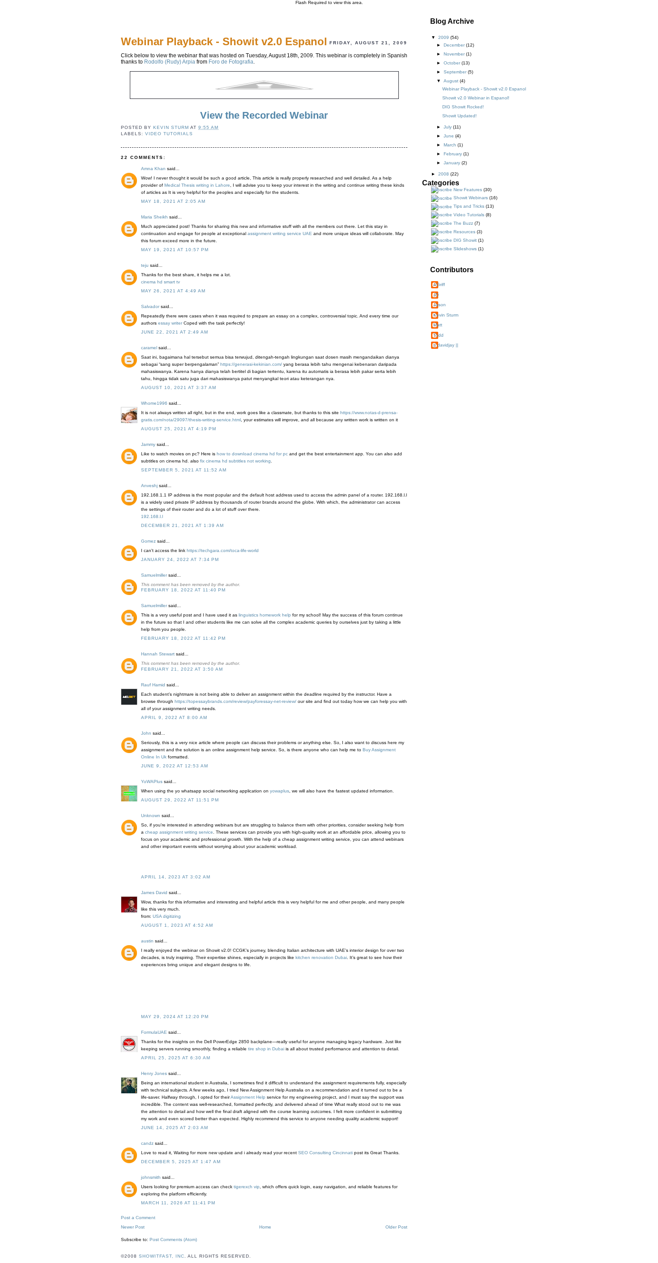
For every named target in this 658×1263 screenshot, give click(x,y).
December (455, 45)
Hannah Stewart (158, 653)
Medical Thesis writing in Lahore (197, 185)
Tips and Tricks (468, 206)
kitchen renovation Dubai (321, 957)
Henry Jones (154, 1073)
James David (154, 892)
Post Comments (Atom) (173, 1239)
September (456, 71)
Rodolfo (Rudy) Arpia (169, 62)
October (452, 62)
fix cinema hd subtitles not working (235, 460)
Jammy (148, 444)
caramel (149, 347)
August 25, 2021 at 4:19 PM (178, 428)
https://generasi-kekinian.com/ (251, 364)
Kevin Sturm (445, 315)
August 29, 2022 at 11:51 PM (180, 799)
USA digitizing (167, 916)
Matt (437, 324)
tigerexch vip (247, 1186)
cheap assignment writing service (179, 832)
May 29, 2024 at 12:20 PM (175, 1016)
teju (145, 265)
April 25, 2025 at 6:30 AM (175, 1057)
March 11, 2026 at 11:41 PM (178, 1202)
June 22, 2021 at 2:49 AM (174, 332)
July (448, 126)
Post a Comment (138, 1217)
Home (265, 1226)
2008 (444, 173)
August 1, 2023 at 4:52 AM (177, 925)
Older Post (396, 1226)
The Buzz (463, 223)
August (452, 80)
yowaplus (279, 790)
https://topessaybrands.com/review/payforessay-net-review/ (235, 701)
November (455, 53)
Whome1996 (154, 403)
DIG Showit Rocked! (463, 106)
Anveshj (149, 485)
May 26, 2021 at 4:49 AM (173, 290)
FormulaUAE (154, 1032)
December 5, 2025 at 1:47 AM (181, 1161)
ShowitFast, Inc (161, 1256)
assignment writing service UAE (280, 233)
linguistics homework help (265, 614)
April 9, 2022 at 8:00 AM (174, 717)
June (449, 135)
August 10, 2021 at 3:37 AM (178, 387)
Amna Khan (153, 168)
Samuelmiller (154, 575)
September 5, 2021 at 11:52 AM (183, 469)
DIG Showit (465, 240)
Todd (438, 335)
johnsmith (151, 1177)
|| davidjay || (445, 345)
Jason (439, 304)
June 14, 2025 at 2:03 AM (174, 1127)
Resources (464, 231)
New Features (467, 189)
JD (436, 294)
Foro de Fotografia (231, 62)
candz (147, 1143)
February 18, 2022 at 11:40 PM (183, 589)
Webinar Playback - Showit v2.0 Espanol (484, 88)
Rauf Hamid (153, 684)
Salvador (150, 306)
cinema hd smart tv (160, 281)
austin (147, 940)
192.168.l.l (152, 516)
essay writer (170, 323)
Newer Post (133, 1226)
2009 (444, 37)
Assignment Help (248, 1097)
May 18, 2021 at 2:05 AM (173, 201)
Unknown (150, 815)
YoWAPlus (151, 781)
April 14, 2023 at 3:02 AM (175, 876)
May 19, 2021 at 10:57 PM (175, 249)
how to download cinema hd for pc (252, 453)
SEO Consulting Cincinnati (325, 1152)
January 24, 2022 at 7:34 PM (180, 559)
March (450, 144)
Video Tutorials (169, 133)
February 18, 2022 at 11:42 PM (183, 638)
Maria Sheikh (154, 216)
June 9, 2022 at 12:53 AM (174, 765)
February (453, 153)
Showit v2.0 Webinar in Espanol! (475, 97)
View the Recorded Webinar (264, 115)
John (146, 733)
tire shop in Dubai (266, 1048)
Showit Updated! (459, 115)
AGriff (439, 284)
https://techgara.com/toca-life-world (223, 550)
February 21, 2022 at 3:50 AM (182, 669)
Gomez (148, 541)
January (452, 162)
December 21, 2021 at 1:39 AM (182, 525)
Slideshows (465, 248)
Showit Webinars (470, 197)
